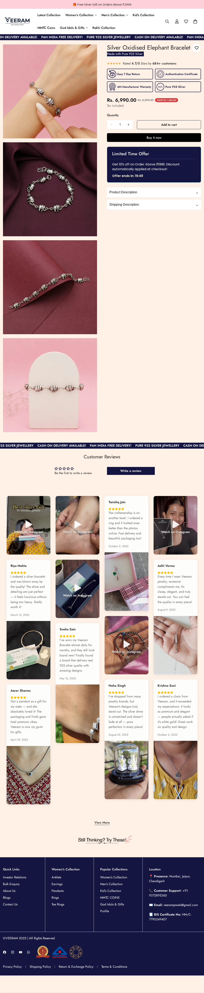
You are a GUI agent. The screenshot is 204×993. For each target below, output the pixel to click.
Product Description (154, 192)
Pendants (58, 891)
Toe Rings (58, 904)
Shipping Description (154, 205)
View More (102, 822)
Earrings (57, 884)
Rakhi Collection (103, 27)
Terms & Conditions (114, 966)
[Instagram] (12, 952)
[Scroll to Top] (196, 971)
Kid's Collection (143, 15)
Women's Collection (79, 15)
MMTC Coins (46, 27)
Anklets (56, 877)
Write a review (130, 471)
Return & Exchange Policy (76, 966)
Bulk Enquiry (11, 884)
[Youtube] (20, 952)
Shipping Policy (40, 966)
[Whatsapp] (28, 952)
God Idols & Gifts (72, 27)
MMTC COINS (110, 897)
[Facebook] (4, 952)
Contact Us (10, 904)
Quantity (113, 115)
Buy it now (154, 137)
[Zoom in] (89, 51)
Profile (104, 911)
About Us (9, 891)
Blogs (6, 897)
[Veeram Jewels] (17, 21)
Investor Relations (14, 877)
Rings (55, 897)
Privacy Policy (12, 966)
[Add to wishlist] (196, 47)
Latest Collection (49, 15)
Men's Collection (113, 15)
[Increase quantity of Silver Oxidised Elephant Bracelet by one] (128, 124)
